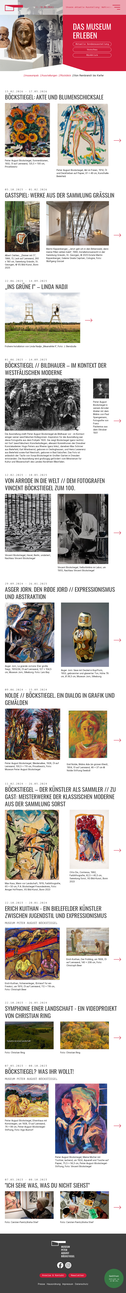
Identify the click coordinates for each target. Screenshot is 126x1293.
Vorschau (92, 49)
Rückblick (92, 55)
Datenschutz (81, 1284)
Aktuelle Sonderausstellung (92, 44)
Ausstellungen (49, 75)
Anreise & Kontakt (53, 1275)
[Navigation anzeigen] (116, 9)
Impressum (67, 1284)
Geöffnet (114, 1278)
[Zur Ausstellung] (116, 140)
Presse (41, 1284)
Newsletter (77, 1275)
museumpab (32, 75)
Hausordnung (54, 1284)
